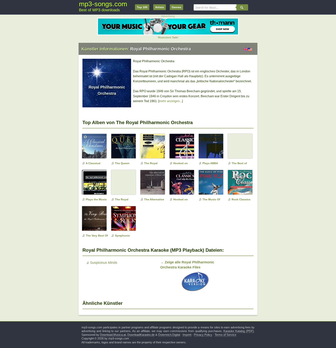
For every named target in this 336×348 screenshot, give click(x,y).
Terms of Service (225, 334)
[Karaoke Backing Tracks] (195, 292)
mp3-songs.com (103, 4)
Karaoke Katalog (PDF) (238, 331)
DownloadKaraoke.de (141, 334)
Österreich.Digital (169, 334)
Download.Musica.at (113, 334)
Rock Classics (241, 199)
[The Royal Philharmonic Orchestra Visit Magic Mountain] (121, 188)
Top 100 (142, 7)
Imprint (187, 334)
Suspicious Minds (103, 263)
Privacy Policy (203, 334)
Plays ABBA (210, 163)
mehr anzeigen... (170, 101)
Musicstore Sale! (168, 37)
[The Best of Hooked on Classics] (237, 152)
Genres (176, 7)
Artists (159, 7)
